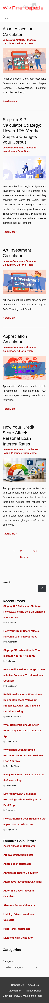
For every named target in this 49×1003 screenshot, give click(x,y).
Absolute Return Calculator (19, 905)
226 (35, 550)
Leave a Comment (13, 39)
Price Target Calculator (16, 928)
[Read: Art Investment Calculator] (24, 281)
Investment (9, 151)
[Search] (42, 588)
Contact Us (17, 985)
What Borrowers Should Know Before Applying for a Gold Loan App (22, 730)
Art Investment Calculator (18, 854)
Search (6, 582)
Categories (9, 961)
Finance (16, 453)
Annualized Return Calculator (20, 872)
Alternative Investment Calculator (22, 881)
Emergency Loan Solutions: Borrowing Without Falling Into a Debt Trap (22, 799)
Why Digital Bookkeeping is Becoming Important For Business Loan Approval (23, 755)
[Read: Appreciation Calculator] (24, 367)
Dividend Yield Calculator (18, 937)
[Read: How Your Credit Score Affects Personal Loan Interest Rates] (24, 469)
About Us (33, 985)
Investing (31, 147)
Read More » (10, 102)
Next (24, 556)
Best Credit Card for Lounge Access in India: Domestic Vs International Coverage (24, 675)
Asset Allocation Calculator (19, 846)
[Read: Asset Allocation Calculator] (24, 60)
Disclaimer (14, 990)
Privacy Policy (33, 990)
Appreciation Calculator (17, 863)
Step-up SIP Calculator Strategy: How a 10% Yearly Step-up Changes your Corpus (22, 131)
